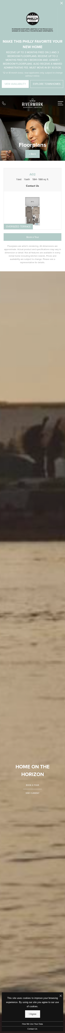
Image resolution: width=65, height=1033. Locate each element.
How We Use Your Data (32, 1024)
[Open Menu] (60, 103)
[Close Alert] (61, 4)
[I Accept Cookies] (61, 996)
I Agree (32, 1014)
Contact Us (32, 1029)
